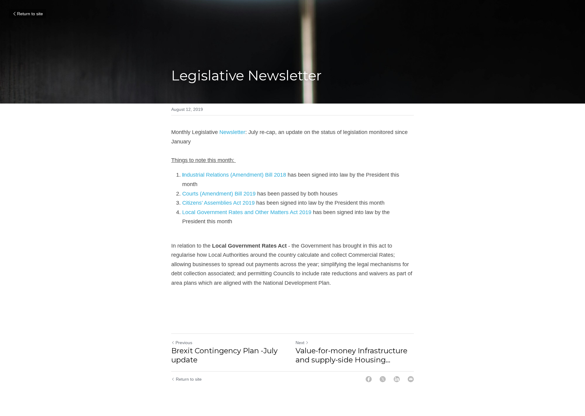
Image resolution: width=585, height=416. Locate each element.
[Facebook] (369, 379)
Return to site (30, 13)
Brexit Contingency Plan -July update (224, 355)
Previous (184, 342)
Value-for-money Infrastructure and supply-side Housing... (351, 355)
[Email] (411, 379)
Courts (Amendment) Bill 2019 (219, 194)
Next (300, 342)
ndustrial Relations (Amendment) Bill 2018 (234, 175)
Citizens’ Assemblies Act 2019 (218, 203)
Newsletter (232, 132)
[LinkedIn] (397, 379)
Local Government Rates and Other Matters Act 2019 (246, 212)
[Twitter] (383, 379)
